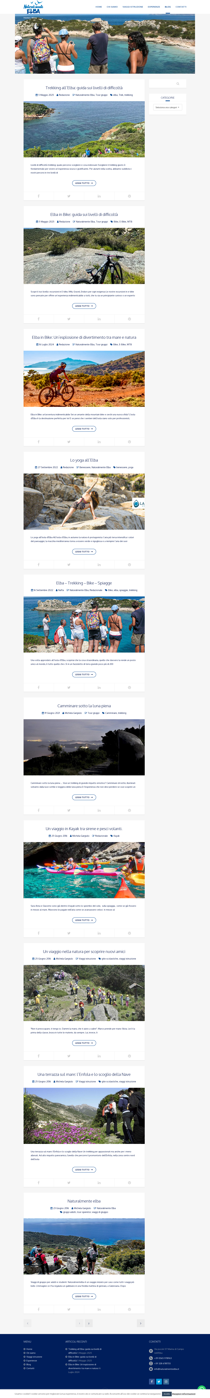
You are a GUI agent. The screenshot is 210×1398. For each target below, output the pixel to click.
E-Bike (122, 221)
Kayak (117, 835)
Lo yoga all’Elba (84, 460)
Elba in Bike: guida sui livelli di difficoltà (84, 214)
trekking (128, 94)
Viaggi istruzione (133, 6)
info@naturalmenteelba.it (166, 1369)
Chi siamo (112, 6)
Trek (121, 94)
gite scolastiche (110, 958)
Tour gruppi (101, 94)
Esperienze (154, 6)
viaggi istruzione (127, 958)
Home (99, 6)
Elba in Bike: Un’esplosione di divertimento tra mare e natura (84, 337)
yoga (130, 467)
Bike (116, 221)
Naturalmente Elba (84, 94)
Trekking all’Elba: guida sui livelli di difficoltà (84, 87)
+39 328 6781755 (162, 1363)
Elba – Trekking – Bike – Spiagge (84, 582)
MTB (129, 221)
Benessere (84, 467)
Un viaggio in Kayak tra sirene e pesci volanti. (84, 828)
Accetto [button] (167, 1394)
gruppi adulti (69, 1212)
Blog (168, 6)
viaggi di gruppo (100, 1212)
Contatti (181, 6)
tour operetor (84, 1212)
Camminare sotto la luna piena (84, 705)
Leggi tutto (82, 183)
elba (115, 94)
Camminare (111, 713)
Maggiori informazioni (183, 1393)
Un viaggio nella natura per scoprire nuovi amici (84, 951)
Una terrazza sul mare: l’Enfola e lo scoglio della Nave (84, 1074)
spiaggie (123, 590)
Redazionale (96, 590)
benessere (121, 467)
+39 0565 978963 (163, 1358)
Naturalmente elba (84, 1200)
